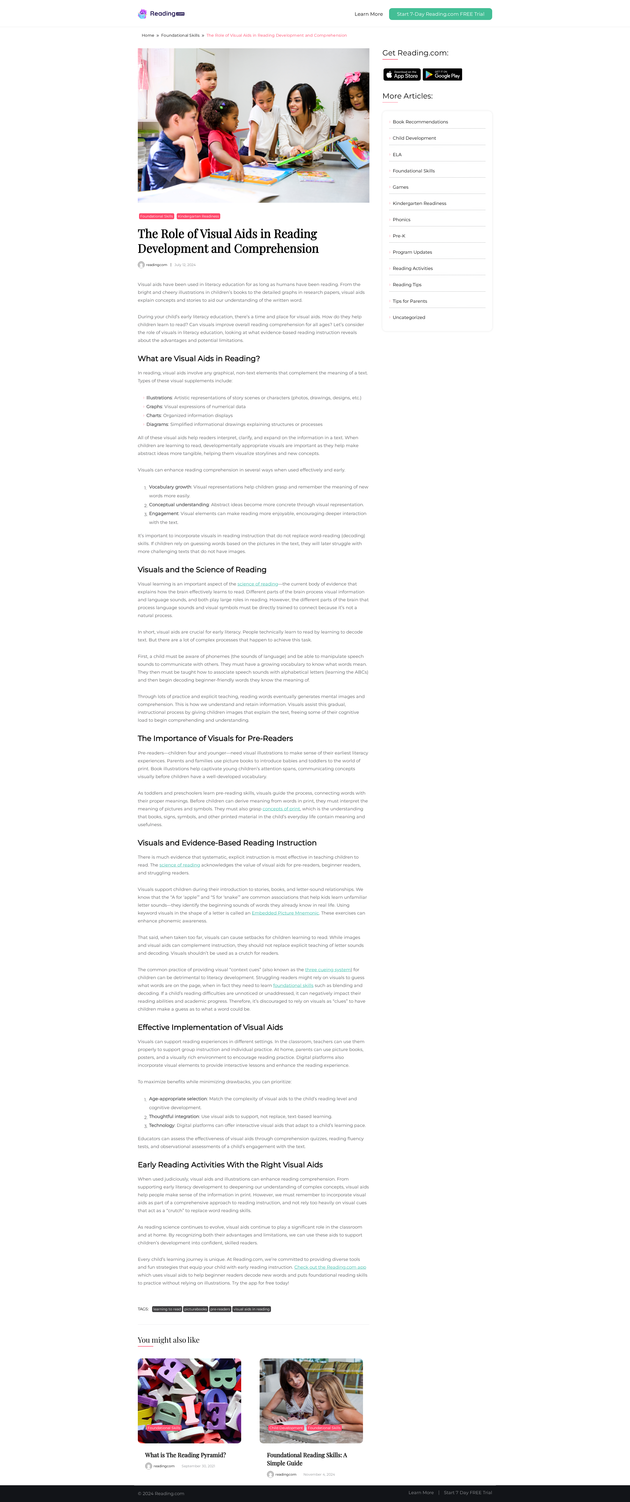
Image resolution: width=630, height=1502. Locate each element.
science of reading (257, 584)
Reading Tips (407, 284)
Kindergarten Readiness (198, 216)
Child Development (286, 1428)
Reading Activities (413, 268)
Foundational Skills (156, 216)
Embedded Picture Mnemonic (285, 913)
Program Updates (412, 252)
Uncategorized (409, 317)
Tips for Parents (410, 301)
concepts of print (281, 809)
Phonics (401, 219)
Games (401, 187)
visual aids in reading (252, 1309)
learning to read (167, 1309)
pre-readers (220, 1309)
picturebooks (195, 1309)
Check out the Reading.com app (330, 1267)
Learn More (369, 14)
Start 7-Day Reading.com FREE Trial (440, 14)
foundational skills (293, 985)
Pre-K (399, 236)
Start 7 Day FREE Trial (468, 1492)
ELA (397, 154)
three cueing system (328, 969)
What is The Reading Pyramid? (185, 1455)
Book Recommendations (420, 122)
